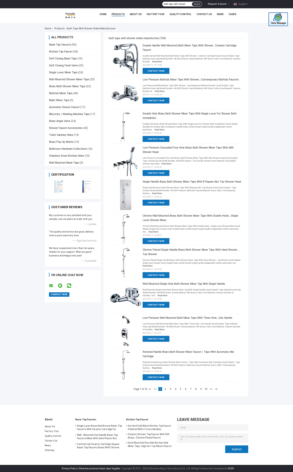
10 (206, 389)
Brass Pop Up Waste (61, 141)
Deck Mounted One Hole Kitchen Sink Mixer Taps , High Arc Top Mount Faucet (150, 444)
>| (216, 389)
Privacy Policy (69, 468)
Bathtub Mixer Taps (61, 93)
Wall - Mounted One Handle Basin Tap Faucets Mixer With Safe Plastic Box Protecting (97, 437)
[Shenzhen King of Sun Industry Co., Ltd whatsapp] (62, 285)
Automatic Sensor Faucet (64, 107)
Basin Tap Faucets (60, 44)
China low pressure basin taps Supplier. (99, 468)
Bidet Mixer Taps (59, 100)
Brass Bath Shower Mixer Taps (67, 86)
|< (150, 389)
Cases (232, 14)
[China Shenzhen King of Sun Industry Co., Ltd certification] (59, 186)
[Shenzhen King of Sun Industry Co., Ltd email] (53, 285)
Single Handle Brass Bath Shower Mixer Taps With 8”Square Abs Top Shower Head (192, 181)
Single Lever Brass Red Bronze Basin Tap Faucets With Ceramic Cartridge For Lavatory (99, 428)
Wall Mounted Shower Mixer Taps (69, 79)
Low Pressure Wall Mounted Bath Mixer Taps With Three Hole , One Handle (187, 317)
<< (155, 389)
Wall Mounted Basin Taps (64, 162)
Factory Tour (155, 14)
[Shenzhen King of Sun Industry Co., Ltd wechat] (71, 285)
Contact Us (204, 14)
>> (211, 389)
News (220, 14)
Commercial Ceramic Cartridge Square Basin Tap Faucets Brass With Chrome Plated (98, 446)
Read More (157, 61)
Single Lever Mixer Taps (63, 72)
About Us (136, 14)
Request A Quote (217, 4)
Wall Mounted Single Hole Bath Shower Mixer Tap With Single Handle (184, 283)
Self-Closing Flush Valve (63, 65)
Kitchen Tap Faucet (61, 51)
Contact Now (156, 71)
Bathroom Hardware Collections (68, 148)
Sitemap (49, 450)
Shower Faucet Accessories (66, 128)
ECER (231, 468)
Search (197, 4)
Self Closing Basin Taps (63, 58)
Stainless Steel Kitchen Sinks (66, 155)
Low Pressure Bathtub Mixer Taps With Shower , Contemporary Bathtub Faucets (191, 79)
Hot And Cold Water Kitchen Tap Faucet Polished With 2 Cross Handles (149, 427)
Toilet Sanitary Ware (61, 135)
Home (103, 14)
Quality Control (180, 14)
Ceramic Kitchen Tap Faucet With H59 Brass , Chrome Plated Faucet (149, 436)
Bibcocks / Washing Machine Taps (69, 114)
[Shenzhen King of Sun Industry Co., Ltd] (70, 15)
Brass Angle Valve (59, 121)
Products (118, 14)
